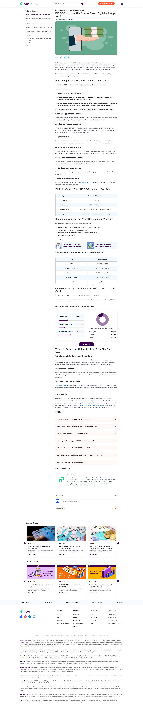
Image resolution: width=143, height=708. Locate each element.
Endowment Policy (99, 667)
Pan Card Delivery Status (29, 702)
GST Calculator (87, 642)
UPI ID (113, 675)
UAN (34, 687)
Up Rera (89, 663)
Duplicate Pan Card (68, 700)
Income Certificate (86, 681)
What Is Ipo (31, 656)
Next (118, 543)
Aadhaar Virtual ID (25, 696)
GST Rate (48, 683)
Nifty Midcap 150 (87, 658)
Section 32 (42, 683)
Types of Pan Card (85, 702)
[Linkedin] (29, 617)
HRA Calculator (67, 644)
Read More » (32, 554)
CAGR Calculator (87, 644)
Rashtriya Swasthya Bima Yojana (77, 688)
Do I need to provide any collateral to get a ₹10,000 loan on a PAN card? (80, 455)
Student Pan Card (110, 702)
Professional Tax (116, 681)
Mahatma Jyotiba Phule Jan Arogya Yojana (48, 669)
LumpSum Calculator (76, 642)
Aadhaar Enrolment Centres (103, 696)
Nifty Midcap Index (58, 658)
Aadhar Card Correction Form (114, 694)
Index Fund (72, 656)
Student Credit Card (75, 675)
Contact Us (59, 620)
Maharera (94, 661)
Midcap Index (48, 658)
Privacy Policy (111, 614)
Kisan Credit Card (47, 677)
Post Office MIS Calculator (52, 640)
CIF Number (119, 675)
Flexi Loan (41, 650)
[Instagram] (25, 617)
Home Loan (47, 602)
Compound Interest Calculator (43, 644)
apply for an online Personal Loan (90, 405)
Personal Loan (24, 602)
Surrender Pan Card (63, 702)
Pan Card (65, 10)
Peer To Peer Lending (111, 650)
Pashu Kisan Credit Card (77, 652)
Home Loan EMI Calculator (67, 640)
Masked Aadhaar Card (36, 696)
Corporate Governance (62, 623)
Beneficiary (84, 675)
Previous (24, 543)
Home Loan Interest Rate (34, 661)
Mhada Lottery (113, 661)
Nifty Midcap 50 (67, 658)
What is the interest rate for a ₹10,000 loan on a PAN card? (75, 448)
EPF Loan (57, 652)
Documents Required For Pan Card (83, 700)
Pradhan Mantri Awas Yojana (58, 661)
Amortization (30, 663)
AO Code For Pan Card (99, 700)
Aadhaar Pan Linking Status (86, 694)
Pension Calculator (38, 642)
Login (115, 495)
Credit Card (42, 675)
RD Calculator (66, 642)
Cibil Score (28, 675)
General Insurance (68, 667)
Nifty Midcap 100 (77, 658)
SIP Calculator (79, 640)
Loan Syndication (100, 650)
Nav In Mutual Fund (93, 656)
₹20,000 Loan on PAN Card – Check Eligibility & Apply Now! (104, 245)
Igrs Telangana (45, 661)
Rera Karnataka (82, 663)
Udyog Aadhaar (47, 696)
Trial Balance (107, 675)
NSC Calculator (77, 644)
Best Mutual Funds (104, 656)
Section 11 (22, 683)
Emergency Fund (38, 652)
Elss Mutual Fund (114, 656)
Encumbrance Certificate (73, 661)
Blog (61, 10)
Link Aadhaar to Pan (74, 702)
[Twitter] (34, 617)
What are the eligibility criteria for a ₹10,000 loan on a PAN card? (77, 427)
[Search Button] (82, 4)
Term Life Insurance (57, 667)
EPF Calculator (97, 640)
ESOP (25, 688)
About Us (58, 614)
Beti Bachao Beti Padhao (102, 687)
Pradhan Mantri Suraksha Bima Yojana (41, 667)
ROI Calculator (115, 644)
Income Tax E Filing (42, 681)
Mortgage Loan (62, 663)
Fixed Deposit (113, 687)
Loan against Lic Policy (79, 650)
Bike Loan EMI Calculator (113, 642)
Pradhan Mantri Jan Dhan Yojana (47, 688)
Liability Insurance (68, 671)
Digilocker (40, 694)
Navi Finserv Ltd (112, 620)
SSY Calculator (88, 640)
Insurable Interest (109, 667)
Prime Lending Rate (90, 652)
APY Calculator (97, 644)
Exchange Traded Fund (26, 658)
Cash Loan (76, 614)
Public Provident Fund (98, 681)
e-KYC (55, 675)
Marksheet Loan (65, 652)
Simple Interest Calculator (27, 644)
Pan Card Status (30, 700)
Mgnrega (29, 687)
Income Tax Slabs (65, 681)
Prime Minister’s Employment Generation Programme (80, 687)
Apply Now (86, 344)
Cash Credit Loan (28, 652)
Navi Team (71, 475)
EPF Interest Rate (32, 688)
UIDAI (27, 694)
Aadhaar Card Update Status (60, 696)
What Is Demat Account (41, 656)
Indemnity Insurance (56, 671)
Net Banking (49, 675)
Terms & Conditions (113, 617)
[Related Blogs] (41, 533)
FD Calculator (57, 642)
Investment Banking (93, 675)
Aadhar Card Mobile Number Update (68, 694)
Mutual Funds (96, 602)
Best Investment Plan (62, 688)
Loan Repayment (90, 650)
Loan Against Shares (49, 652)
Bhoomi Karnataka (103, 661)
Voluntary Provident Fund (106, 688)
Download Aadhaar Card (50, 694)
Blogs (36, 4)
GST (35, 681)
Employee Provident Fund (43, 687)
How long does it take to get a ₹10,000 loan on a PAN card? (75, 441)
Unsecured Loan (33, 650)
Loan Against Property (41, 663)
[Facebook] (21, 617)
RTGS (101, 675)
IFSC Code (35, 675)
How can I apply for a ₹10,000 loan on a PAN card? (73, 434)
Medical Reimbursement (67, 669)
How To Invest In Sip (81, 656)
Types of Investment (92, 688)
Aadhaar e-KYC (73, 696)
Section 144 (35, 683)
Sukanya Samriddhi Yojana (58, 687)
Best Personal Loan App (51, 650)
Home (56, 10)
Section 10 (28, 683)
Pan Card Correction (57, 700)
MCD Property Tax (52, 663)
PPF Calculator (49, 642)
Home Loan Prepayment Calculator (35, 646)
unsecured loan (83, 182)
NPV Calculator (106, 644)
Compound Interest (25, 677)
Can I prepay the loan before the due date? (70, 462)
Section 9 (78, 681)
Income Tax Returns (54, 681)
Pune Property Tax (72, 663)
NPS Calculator (106, 640)
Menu (122, 4)
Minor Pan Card (110, 700)
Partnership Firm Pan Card (98, 702)
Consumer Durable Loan (65, 650)
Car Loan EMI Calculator (99, 642)
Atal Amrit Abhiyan (108, 669)
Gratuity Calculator (57, 644)
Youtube (93, 623)
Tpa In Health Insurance (81, 669)
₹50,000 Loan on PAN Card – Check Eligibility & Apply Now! (72, 245)
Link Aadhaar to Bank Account (86, 696)
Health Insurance (71, 602)
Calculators (119, 602)
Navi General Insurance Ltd (115, 623)
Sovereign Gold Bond (54, 656)
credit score (62, 385)
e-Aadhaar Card (115, 696)
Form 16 (72, 681)
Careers (58, 617)
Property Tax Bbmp (86, 661)
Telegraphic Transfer (63, 675)
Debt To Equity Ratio (36, 677)
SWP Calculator (115, 640)
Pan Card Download (46, 700)
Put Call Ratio (65, 656)
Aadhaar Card (33, 694)
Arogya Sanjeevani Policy (95, 669)
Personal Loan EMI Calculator (35, 640)
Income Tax (30, 681)
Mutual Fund (76, 626)
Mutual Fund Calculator (26, 642)
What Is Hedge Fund (38, 658)
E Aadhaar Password (100, 694)
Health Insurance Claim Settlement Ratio (39, 671)
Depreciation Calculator (52, 646)
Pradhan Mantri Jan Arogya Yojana (83, 667)
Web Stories (94, 617)
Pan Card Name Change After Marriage (47, 702)
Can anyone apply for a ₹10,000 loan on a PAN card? (74, 419)
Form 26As (108, 681)
